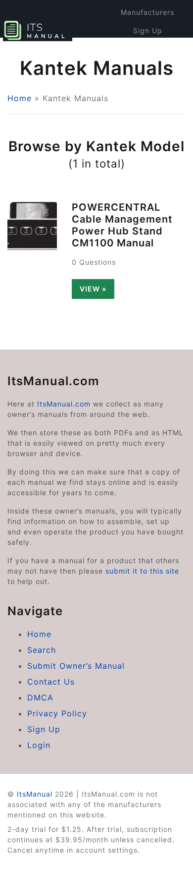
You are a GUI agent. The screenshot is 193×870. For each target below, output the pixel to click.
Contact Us (51, 682)
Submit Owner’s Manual (76, 666)
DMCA (40, 697)
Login (148, 49)
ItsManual (34, 794)
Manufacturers (147, 12)
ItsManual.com (64, 404)
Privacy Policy (57, 713)
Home (19, 98)
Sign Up (147, 30)
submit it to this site (142, 571)
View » (93, 289)
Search (41, 650)
